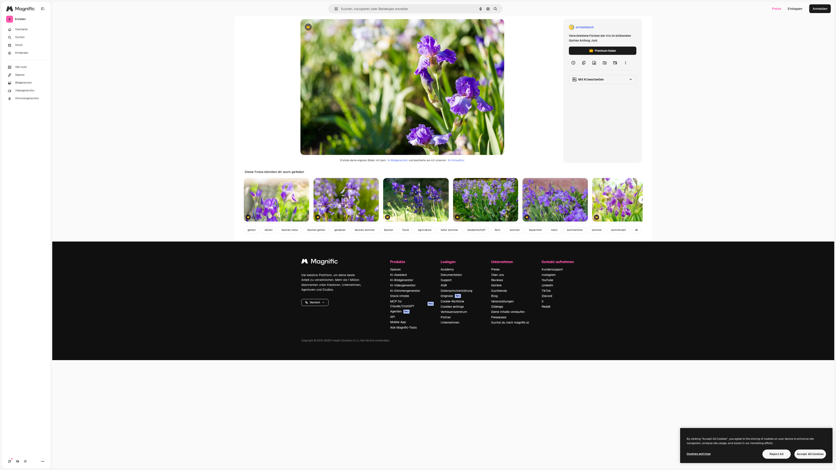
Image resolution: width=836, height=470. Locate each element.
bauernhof (535, 230)
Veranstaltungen (502, 301)
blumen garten (316, 230)
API (392, 317)
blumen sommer (365, 230)
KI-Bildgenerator (398, 160)
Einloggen (795, 9)
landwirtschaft (476, 230)
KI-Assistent (398, 275)
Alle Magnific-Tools (403, 327)
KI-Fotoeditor (456, 160)
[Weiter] (642, 200)
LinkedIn (547, 285)
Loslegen (448, 261)
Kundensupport (552, 269)
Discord (547, 296)
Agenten (399, 311)
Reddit (546, 307)
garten (252, 230)
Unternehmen (450, 322)
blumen (388, 230)
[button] (315, 302)
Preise (776, 9)
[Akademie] (17, 461)
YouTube (547, 280)
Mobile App (398, 322)
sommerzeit (618, 230)
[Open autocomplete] (334, 8)
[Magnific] (319, 262)
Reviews (497, 280)
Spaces (395, 269)
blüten (269, 230)
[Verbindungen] (9, 461)
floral (405, 230)
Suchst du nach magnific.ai (510, 322)
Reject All (777, 454)
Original (328, 27)
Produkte (397, 261)
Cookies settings (452, 307)
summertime (575, 230)
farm (498, 230)
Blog (494, 296)
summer (597, 230)
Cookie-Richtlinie (452, 301)
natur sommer (449, 230)
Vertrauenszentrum (454, 312)
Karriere (496, 285)
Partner (446, 317)
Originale (450, 296)
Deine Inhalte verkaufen (508, 312)
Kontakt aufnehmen (558, 261)
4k (636, 230)
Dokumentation (451, 275)
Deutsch (315, 302)
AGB (444, 285)
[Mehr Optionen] (625, 62)
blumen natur (290, 230)
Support (446, 280)
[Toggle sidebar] (42, 8)
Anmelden (820, 9)
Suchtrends (499, 291)
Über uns (497, 275)
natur (554, 230)
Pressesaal (498, 317)
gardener (340, 230)
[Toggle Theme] (25, 461)
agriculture (424, 230)
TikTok (546, 291)
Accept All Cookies (810, 454)
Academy (447, 269)
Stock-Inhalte (399, 296)
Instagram (549, 275)
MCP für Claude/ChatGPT (411, 303)
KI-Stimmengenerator (405, 291)
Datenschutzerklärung (456, 291)
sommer (515, 230)
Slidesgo (497, 307)
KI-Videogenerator (403, 285)
